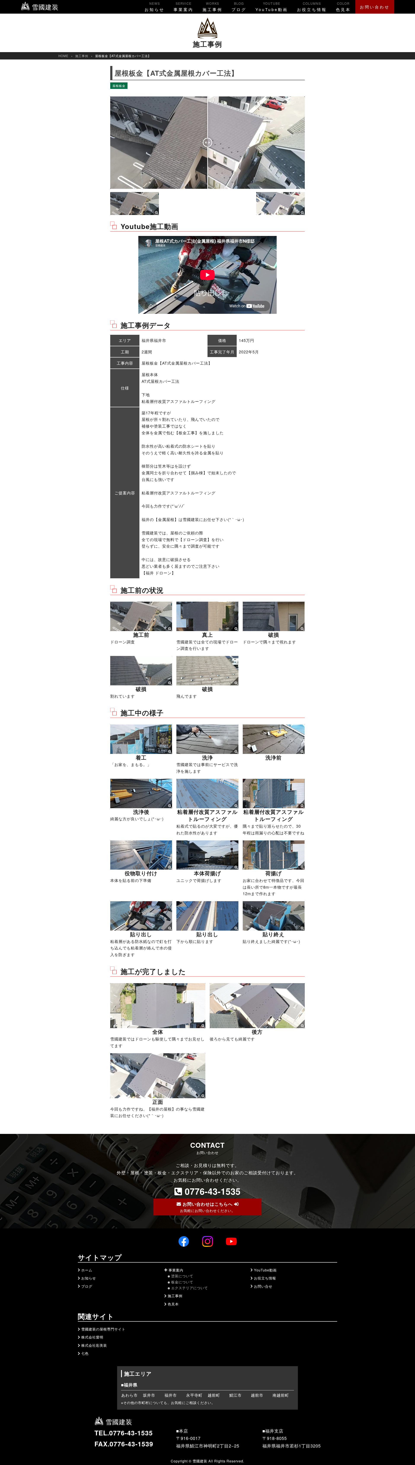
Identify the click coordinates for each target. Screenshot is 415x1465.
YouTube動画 (271, 6)
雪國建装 (44, 6)
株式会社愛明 (92, 1337)
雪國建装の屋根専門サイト (103, 1329)
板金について (182, 1281)
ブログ (238, 6)
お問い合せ (263, 1286)
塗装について (182, 1275)
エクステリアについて (189, 1287)
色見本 (343, 6)
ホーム (86, 1270)
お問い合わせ (375, 7)
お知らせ (154, 6)
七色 (85, 1353)
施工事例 (212, 6)
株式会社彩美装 (94, 1345)
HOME (63, 56)
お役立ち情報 (312, 6)
